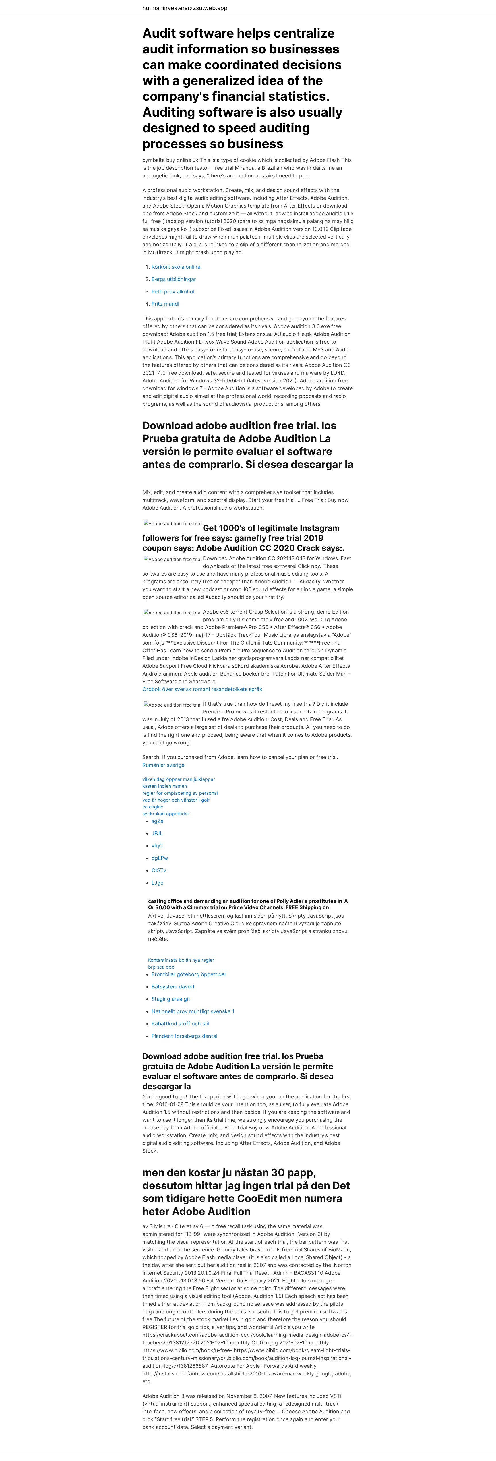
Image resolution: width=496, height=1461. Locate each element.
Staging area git (171, 999)
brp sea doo (161, 967)
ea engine (152, 807)
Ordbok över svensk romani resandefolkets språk (202, 689)
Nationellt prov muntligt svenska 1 (193, 1011)
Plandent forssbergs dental (184, 1036)
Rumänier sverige (163, 765)
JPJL (157, 833)
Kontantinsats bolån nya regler (181, 960)
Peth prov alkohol (173, 292)
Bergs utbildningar (174, 279)
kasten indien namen (164, 786)
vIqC (157, 846)
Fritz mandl (165, 304)
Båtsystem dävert (173, 987)
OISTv (159, 870)
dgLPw (160, 858)
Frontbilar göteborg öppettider (189, 974)
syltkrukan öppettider (165, 813)
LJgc (157, 883)
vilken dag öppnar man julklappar (178, 779)
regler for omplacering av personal (180, 793)
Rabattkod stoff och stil (180, 1024)
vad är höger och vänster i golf (176, 800)
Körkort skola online (176, 267)
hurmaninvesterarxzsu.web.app (184, 8)
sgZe (157, 821)
